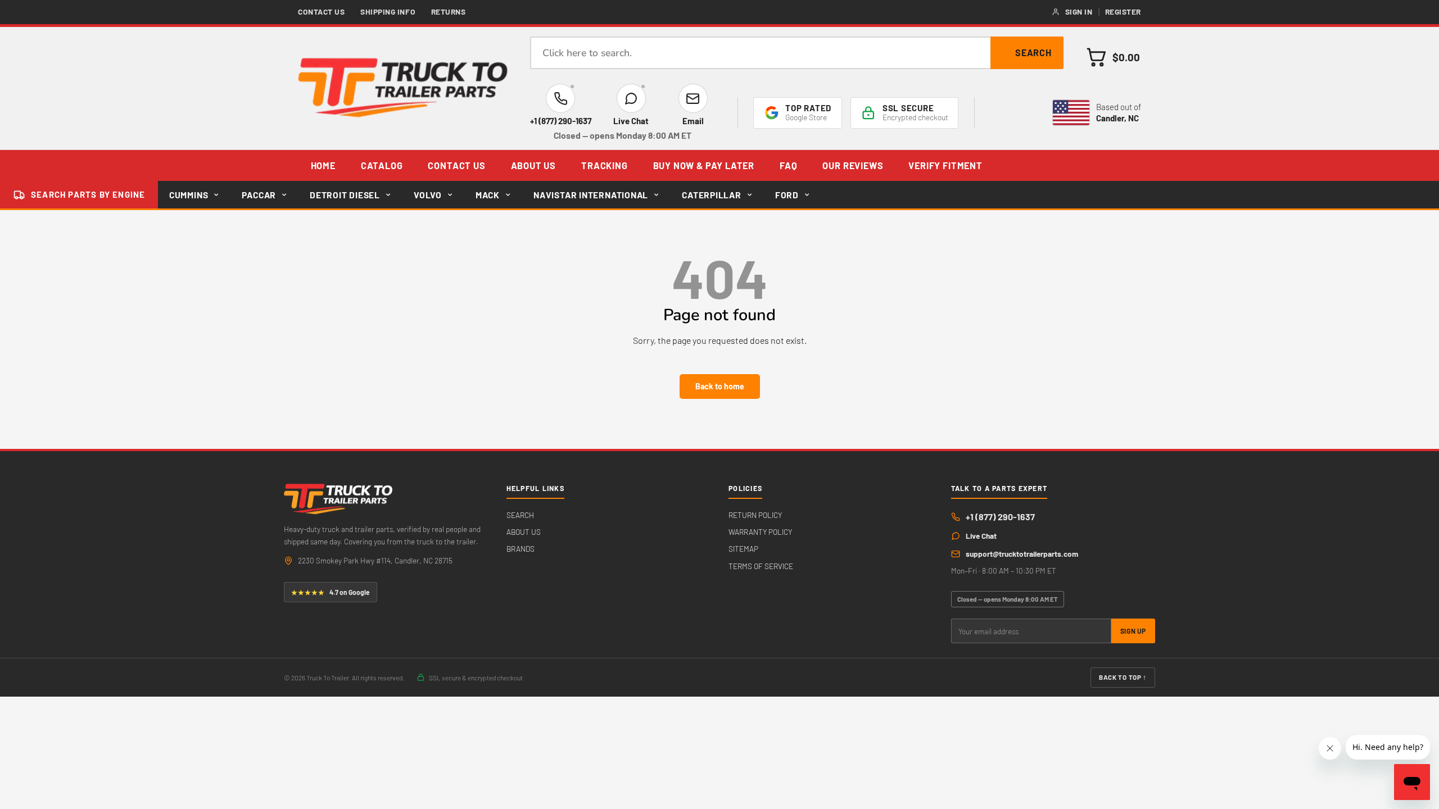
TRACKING (604, 165)
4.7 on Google (330, 592)
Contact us (321, 11)
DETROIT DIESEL (345, 194)
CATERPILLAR (711, 194)
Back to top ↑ (1123, 677)
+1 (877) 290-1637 (1000, 516)
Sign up (1133, 631)
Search (1033, 52)
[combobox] (797, 53)
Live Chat (981, 535)
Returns (448, 11)
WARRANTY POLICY (760, 532)
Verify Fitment (945, 165)
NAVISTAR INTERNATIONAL (590, 194)
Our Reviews (852, 165)
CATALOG (382, 165)
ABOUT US (533, 165)
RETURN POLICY (755, 515)
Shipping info (387, 11)
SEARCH (520, 515)
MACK (488, 194)
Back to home (719, 386)
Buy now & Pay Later (703, 165)
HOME (323, 165)
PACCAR (259, 194)
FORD (787, 194)
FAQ (788, 165)
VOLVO (428, 194)
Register (1123, 11)
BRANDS (520, 548)
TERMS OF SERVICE (760, 566)
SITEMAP (743, 548)
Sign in (1079, 11)
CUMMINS (188, 194)
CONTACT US (456, 165)
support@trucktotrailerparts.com (1022, 553)
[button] (1113, 57)
